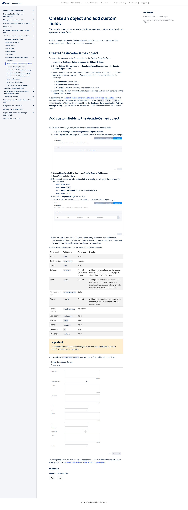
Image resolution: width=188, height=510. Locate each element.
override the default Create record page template (85, 462)
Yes (52, 478)
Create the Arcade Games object (155, 17)
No (60, 478)
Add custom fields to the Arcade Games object (158, 21)
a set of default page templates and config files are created (89, 98)
